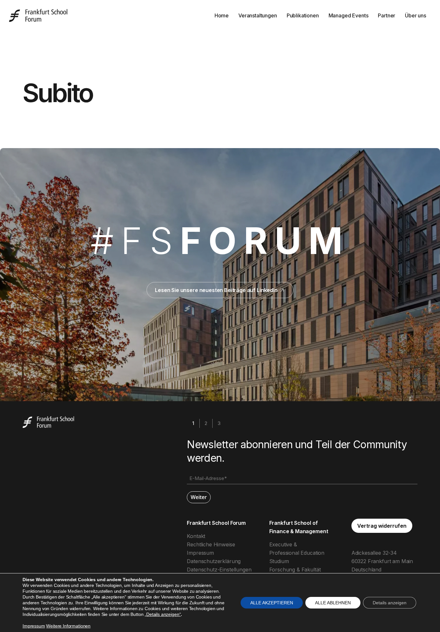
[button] (381, 526)
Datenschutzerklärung (214, 561)
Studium (279, 561)
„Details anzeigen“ (163, 614)
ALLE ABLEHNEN (333, 602)
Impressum (200, 553)
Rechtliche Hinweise (211, 544)
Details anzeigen (390, 602)
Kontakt (196, 536)
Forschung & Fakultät (295, 569)
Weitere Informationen (68, 625)
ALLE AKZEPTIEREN (271, 602)
